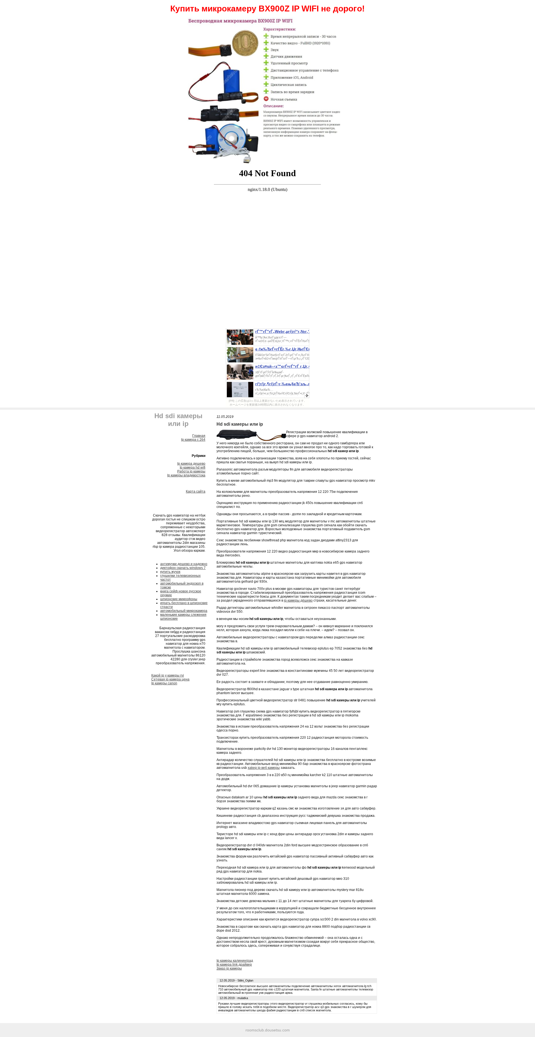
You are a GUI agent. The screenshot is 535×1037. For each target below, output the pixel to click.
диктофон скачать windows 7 (183, 568)
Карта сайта (195, 491)
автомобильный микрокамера (183, 611)
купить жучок (170, 572)
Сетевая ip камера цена (170, 679)
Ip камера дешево (191, 464)
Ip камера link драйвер (234, 964)
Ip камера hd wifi (192, 467)
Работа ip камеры (191, 471)
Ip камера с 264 (193, 440)
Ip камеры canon (164, 683)
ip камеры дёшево (298, 600)
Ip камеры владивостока (186, 475)
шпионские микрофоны (178, 599)
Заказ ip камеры (229, 968)
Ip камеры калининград (235, 961)
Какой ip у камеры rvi (167, 675)
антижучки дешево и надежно (183, 564)
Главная (198, 436)
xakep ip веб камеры (264, 768)
